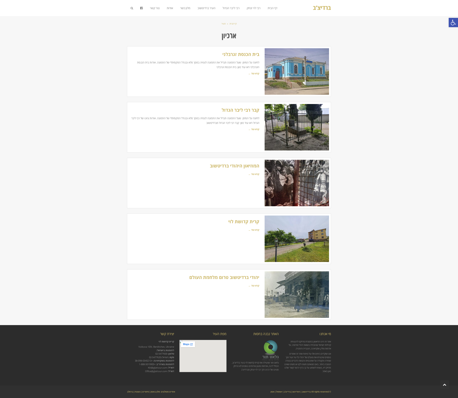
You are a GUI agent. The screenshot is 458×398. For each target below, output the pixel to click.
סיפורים (145, 391)
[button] (453, 22)
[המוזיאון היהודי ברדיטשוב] (297, 183)
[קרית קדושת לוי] (297, 239)
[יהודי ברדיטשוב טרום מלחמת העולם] (297, 294)
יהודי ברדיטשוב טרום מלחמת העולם (224, 277)
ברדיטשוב (306, 391)
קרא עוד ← (253, 73)
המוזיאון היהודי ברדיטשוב (234, 166)
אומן (272, 391)
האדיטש (296, 391)
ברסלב (130, 391)
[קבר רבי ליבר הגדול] (297, 127)
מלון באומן (155, 391)
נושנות (138, 391)
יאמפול (279, 391)
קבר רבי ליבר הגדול (240, 110)
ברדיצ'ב (287, 391)
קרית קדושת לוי (243, 221)
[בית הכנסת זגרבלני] (297, 71)
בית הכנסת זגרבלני (240, 54)
